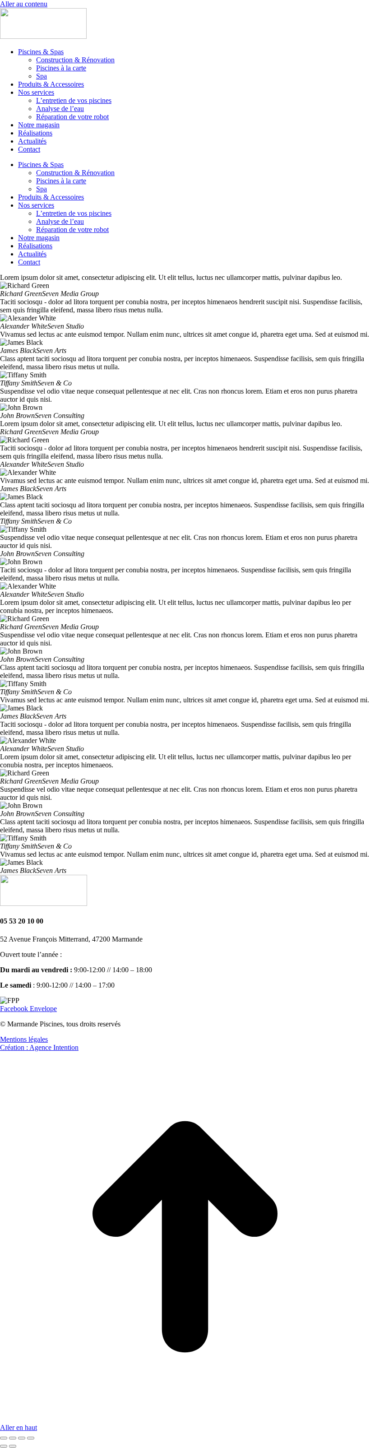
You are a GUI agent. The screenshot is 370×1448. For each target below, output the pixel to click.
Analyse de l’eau (60, 108)
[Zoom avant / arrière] (30, 1438)
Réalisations (35, 133)
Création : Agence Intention (39, 1047)
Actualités (32, 141)
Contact (29, 149)
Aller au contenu (23, 4)
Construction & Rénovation (75, 60)
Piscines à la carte (61, 68)
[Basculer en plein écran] (21, 1438)
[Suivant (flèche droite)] (12, 1446)
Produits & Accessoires (51, 84)
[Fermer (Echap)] (3, 1438)
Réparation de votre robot (72, 117)
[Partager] (12, 1438)
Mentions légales (24, 1039)
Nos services (36, 92)
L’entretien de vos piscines (73, 100)
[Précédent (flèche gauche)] (3, 1446)
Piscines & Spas (41, 52)
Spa (41, 76)
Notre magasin (39, 125)
